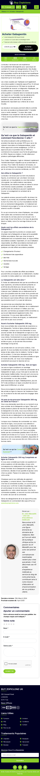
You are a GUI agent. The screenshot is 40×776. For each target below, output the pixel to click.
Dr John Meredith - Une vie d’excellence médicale (29, 517)
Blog (4, 724)
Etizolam (5, 745)
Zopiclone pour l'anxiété (27, 127)
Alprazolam (25, 742)
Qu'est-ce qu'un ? (19, 450)
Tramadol (25, 745)
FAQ (4, 721)
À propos (6, 718)
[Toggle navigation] (36, 7)
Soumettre (9, 671)
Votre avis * (8, 646)
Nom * (5, 628)
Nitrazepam (6, 742)
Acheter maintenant (28, 48)
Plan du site (7, 728)
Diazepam (25, 738)
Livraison (25, 718)
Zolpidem (6, 738)
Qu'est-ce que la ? (20, 128)
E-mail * (6, 637)
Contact (24, 724)
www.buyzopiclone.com (9, 503)
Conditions (25, 721)
